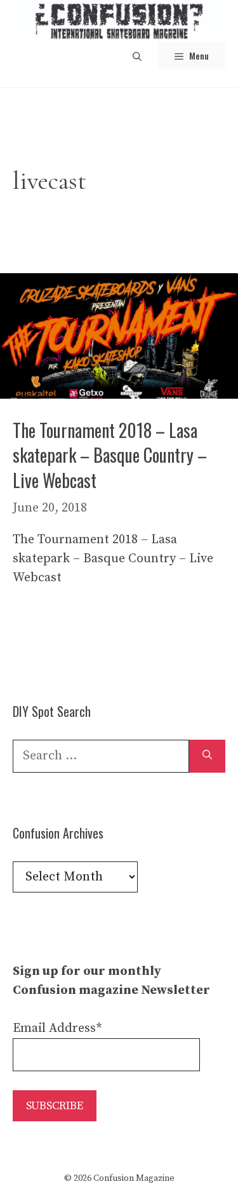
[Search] (207, 756)
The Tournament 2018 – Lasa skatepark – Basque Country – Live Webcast (110, 455)
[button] (137, 55)
